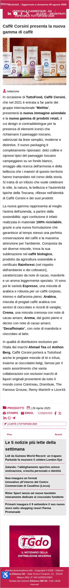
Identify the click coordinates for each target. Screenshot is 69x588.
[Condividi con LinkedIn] (5, 417)
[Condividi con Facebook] (55, 413)
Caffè (12, 424)
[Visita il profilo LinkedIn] (9, 13)
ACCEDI (41, 14)
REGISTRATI (57, 14)
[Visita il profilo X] (27, 13)
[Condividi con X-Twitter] (59, 413)
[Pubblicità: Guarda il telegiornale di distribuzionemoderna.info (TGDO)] (34, 546)
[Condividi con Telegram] (13, 417)
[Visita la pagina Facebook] (21, 13)
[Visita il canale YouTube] (15, 13)
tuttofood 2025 (27, 424)
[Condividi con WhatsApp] (9, 417)
